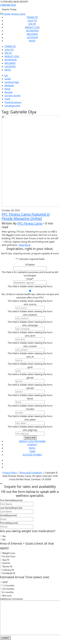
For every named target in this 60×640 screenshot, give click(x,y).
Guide (7, 78)
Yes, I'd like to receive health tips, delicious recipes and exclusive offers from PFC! (30, 296)
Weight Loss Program (32, 441)
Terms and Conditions (30, 472)
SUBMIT (5, 637)
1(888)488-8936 (8, 5)
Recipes (8, 92)
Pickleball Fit (8, 573)
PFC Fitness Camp (29, 223)
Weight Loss (32, 27)
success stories (12, 95)
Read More (25, 245)
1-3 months (8, 585)
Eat (6, 75)
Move (7, 88)
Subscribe (30, 437)
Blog (32, 448)
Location (32, 37)
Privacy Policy (10, 472)
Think (7, 98)
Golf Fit (32, 20)
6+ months (8, 592)
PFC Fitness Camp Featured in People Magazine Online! (26, 216)
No (3, 539)
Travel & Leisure (12, 102)
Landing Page (11, 82)
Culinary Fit (8, 569)
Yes (4, 536)
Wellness (32, 34)
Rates (32, 40)
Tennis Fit (32, 17)
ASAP (5, 582)
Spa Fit (32, 24)
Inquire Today (9, 9)
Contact (32, 444)
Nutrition (32, 30)
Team (32, 451)
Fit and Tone (8, 556)
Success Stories (32, 454)
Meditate (9, 85)
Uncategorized (12, 105)
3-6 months (8, 588)
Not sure (7, 595)
